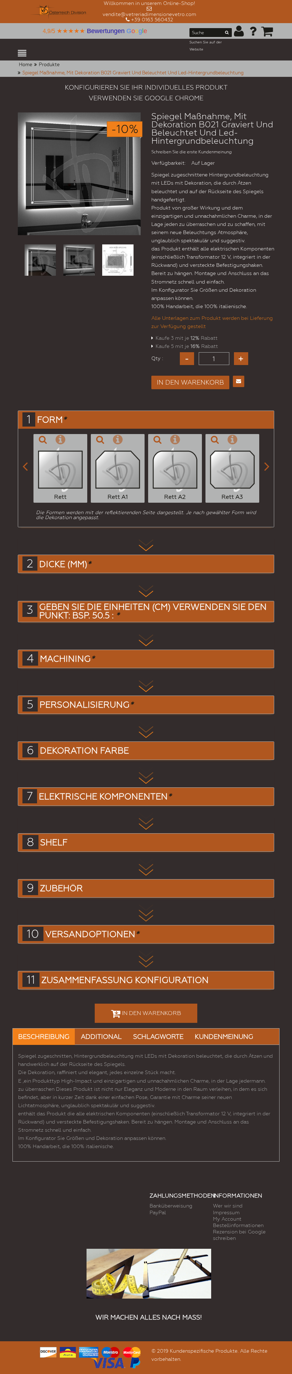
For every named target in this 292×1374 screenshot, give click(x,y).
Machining (67, 659)
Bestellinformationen (238, 1225)
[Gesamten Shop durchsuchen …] (226, 33)
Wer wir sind (228, 1206)
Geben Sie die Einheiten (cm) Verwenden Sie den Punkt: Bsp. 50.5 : (153, 611)
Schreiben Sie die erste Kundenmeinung (191, 151)
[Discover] (48, 1351)
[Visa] (108, 1362)
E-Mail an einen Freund (238, 381)
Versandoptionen (92, 934)
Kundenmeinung (224, 1036)
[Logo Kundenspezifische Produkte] (60, 11)
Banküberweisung (171, 1206)
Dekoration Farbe (84, 750)
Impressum (226, 1212)
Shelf (54, 842)
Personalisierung (86, 705)
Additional (101, 1036)
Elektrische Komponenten (105, 796)
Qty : (157, 358)
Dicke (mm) (65, 564)
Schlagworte (158, 1036)
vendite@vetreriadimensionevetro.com (149, 14)
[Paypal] (135, 1362)
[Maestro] (110, 1351)
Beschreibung (43, 1036)
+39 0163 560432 (152, 19)
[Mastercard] (132, 1351)
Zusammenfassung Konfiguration (125, 980)
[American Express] (88, 1351)
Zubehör (61, 888)
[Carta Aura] (68, 1351)
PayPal (158, 1212)
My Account (227, 1219)
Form (51, 420)
